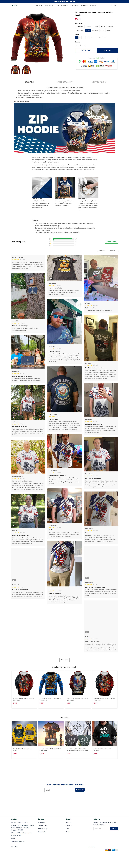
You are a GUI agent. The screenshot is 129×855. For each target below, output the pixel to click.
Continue (80, 790)
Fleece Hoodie (79, 30)
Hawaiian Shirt (79, 26)
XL (87, 37)
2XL (91, 37)
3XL (96, 37)
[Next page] (119, 689)
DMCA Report (92, 847)
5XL (105, 37)
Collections (47, 5)
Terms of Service (43, 826)
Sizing (68, 832)
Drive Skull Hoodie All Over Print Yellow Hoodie (22, 749)
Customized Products (61, 5)
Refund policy (42, 832)
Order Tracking (74, 5)
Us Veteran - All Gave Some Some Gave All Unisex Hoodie (23, 699)
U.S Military (36, 5)
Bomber (108, 30)
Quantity (77, 42)
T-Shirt (96, 26)
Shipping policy (42, 829)
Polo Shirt (89, 26)
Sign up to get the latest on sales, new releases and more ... (104, 824)
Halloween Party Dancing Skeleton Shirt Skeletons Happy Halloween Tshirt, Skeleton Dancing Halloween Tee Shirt (77, 750)
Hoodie (80, 23)
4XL (100, 37)
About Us (93, 5)
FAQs (67, 829)
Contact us (69, 826)
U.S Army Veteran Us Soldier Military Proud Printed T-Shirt (50, 749)
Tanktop (103, 26)
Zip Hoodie (110, 26)
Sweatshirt (95, 30)
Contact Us (84, 5)
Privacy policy (42, 822)
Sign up (114, 828)
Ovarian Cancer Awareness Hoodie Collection (102, 749)
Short (102, 30)
